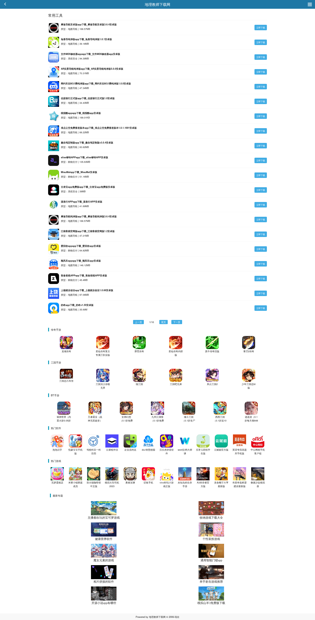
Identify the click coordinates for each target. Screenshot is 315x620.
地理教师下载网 (157, 4)
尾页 (163, 322)
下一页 (176, 322)
